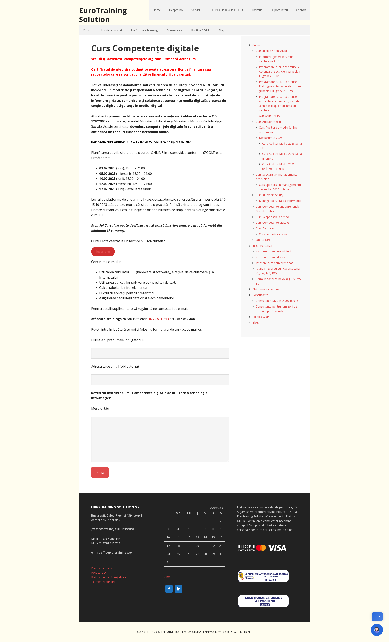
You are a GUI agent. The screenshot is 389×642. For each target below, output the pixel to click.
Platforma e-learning (265, 289)
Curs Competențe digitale (272, 222)
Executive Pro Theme (174, 632)
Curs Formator (265, 228)
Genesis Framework (204, 632)
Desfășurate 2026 (270, 138)
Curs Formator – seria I (274, 234)
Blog (255, 322)
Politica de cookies (103, 568)
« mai (167, 577)
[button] (377, 630)
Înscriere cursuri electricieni (273, 251)
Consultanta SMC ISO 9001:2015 (277, 301)
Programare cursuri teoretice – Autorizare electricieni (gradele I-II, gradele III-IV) (280, 71)
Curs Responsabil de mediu (273, 217)
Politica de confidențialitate (109, 577)
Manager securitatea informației (280, 201)
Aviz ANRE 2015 (269, 116)
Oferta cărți (263, 240)
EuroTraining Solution (103, 14)
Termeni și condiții (103, 582)
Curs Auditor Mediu (268, 122)
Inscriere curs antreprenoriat (274, 263)
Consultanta (260, 295)
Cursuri (257, 45)
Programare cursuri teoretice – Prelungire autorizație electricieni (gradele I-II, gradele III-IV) (280, 86)
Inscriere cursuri (262, 246)
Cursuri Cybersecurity (269, 195)
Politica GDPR (261, 317)
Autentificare (243, 632)
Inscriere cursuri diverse (271, 257)
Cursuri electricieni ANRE (272, 51)
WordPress (225, 632)
